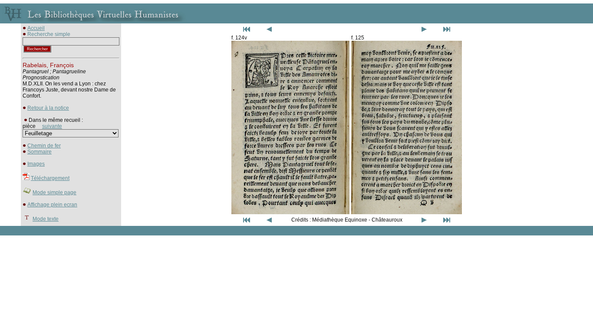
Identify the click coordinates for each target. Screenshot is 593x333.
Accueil (36, 28)
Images (36, 164)
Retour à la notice (48, 108)
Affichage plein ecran (52, 205)
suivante (52, 126)
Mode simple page (54, 192)
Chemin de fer (44, 146)
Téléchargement (50, 178)
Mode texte (46, 219)
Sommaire (39, 152)
